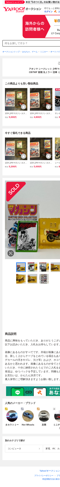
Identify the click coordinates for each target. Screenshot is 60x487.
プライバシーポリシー (43, 475)
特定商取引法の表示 (51, 479)
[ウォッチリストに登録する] (23, 106)
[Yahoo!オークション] (22, 8)
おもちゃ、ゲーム (30, 52)
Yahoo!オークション (50, 470)
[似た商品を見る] (11, 253)
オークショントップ (11, 52)
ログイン (48, 11)
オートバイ (55, 52)
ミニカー (44, 52)
